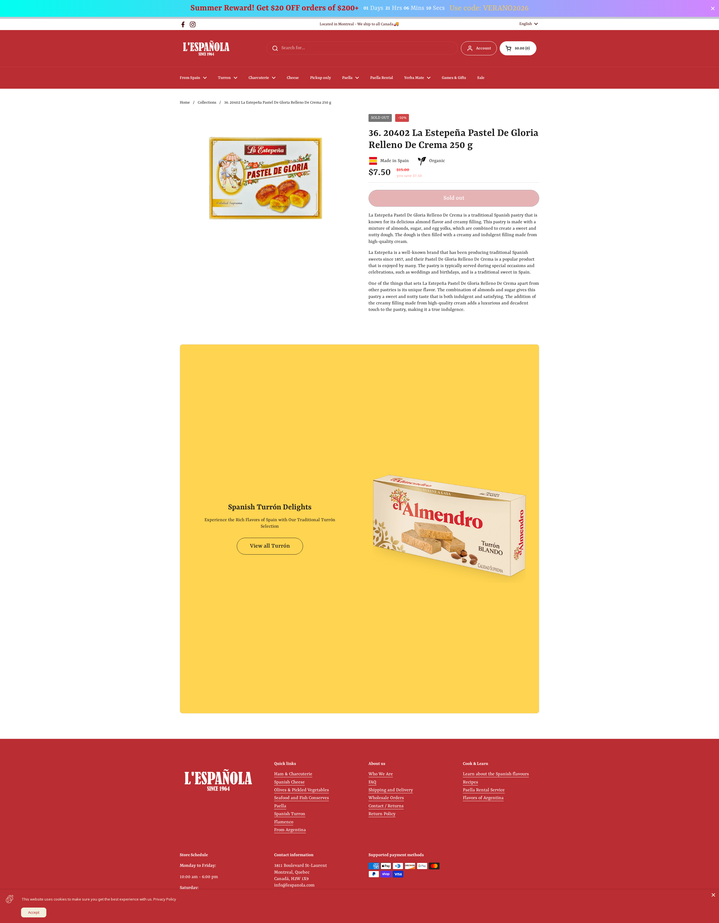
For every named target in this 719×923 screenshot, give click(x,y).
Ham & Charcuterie (293, 774)
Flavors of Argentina (483, 798)
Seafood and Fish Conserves (301, 798)
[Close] (713, 895)
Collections (207, 103)
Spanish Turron (289, 814)
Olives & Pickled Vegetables (301, 790)
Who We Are (380, 774)
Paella (280, 806)
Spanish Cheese (289, 782)
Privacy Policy (164, 899)
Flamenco (283, 822)
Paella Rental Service (484, 790)
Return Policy (381, 814)
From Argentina (290, 830)
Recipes (470, 782)
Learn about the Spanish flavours (496, 774)
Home (185, 103)
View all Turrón (270, 546)
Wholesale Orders (386, 798)
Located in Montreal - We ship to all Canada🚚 (359, 24)
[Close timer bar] (712, 8)
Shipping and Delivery (390, 790)
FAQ (372, 782)
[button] (518, 48)
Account (483, 48)
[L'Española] (206, 48)
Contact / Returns (386, 806)
